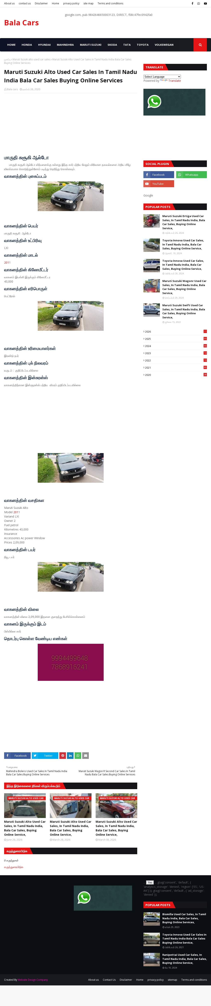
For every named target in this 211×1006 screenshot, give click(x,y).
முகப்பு (7, 59)
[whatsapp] (198, 3)
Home (55, 3)
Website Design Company (33, 979)
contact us (25, 3)
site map (88, 3)
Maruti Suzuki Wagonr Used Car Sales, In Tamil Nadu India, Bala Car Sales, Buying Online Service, (184, 287)
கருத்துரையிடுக (13, 867)
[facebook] (192, 3)
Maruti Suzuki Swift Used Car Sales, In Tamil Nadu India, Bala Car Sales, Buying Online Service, (183, 311)
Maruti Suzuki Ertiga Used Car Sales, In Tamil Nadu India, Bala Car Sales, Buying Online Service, (183, 222)
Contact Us (109, 979)
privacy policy (71, 3)
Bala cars (12, 89)
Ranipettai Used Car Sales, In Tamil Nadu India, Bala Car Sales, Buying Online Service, (184, 959)
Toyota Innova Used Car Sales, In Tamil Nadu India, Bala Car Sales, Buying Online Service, (183, 244)
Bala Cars (21, 23)
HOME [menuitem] (11, 45)
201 (6, 262)
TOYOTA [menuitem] (143, 45)
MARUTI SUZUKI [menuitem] (90, 45)
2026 (175, 331)
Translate (174, 81)
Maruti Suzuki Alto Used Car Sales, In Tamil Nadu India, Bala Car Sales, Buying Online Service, (25, 828)
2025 (175, 339)
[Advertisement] (70, 126)
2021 (175, 367)
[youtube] (205, 3)
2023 (175, 353)
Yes (150, 882)
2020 (175, 375)
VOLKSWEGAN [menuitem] (164, 45)
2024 (175, 346)
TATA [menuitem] (127, 45)
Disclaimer (126, 979)
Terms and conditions (110, 3)
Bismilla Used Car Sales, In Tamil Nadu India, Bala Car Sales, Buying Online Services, (184, 918)
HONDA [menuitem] (27, 45)
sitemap (172, 979)
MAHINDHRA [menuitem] (65, 45)
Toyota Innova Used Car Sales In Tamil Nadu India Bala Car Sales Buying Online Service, (184, 938)
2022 (175, 360)
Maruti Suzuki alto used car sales (31, 59)
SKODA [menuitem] (112, 45)
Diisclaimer (41, 3)
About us (9, 3)
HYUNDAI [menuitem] (44, 45)
